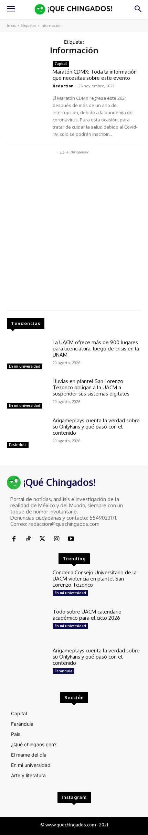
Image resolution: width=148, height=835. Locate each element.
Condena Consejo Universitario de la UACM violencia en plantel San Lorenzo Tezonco (95, 578)
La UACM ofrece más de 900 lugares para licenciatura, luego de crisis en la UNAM (96, 348)
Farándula (18, 444)
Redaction (63, 85)
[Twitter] (42, 539)
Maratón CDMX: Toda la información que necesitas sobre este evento (95, 74)
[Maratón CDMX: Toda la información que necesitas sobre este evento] (27, 77)
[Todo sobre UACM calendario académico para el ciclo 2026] (27, 625)
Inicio (11, 25)
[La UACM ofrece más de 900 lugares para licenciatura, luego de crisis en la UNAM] (27, 355)
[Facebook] (14, 539)
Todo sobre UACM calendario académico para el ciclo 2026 (87, 614)
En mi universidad (24, 366)
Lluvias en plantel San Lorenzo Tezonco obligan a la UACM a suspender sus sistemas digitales (91, 387)
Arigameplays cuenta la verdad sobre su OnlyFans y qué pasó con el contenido (96, 426)
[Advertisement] (74, 230)
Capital (61, 63)
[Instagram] (57, 539)
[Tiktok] (28, 539)
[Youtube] (71, 539)
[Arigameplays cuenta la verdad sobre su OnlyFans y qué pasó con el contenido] (27, 434)
